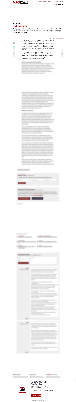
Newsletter (40, 1)
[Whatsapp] (14, 48)
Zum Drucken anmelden (59, 38)
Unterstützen (50, 1)
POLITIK (14, 4)
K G (15, 37)
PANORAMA (26, 4)
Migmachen (45, 1)
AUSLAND (35, 4)
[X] (14, 43)
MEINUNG (46, 4)
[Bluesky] (14, 46)
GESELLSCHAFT (20, 4)
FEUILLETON (40, 4)
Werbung (56, 1)
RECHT (31, 4)
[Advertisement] (38, 14)
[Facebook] (14, 41)
